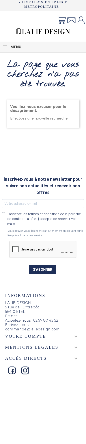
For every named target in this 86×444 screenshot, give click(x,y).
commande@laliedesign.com (32, 329)
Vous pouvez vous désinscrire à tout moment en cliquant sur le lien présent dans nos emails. (45, 233)
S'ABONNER (42, 269)
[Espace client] (81, 20)
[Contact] (71, 20)
